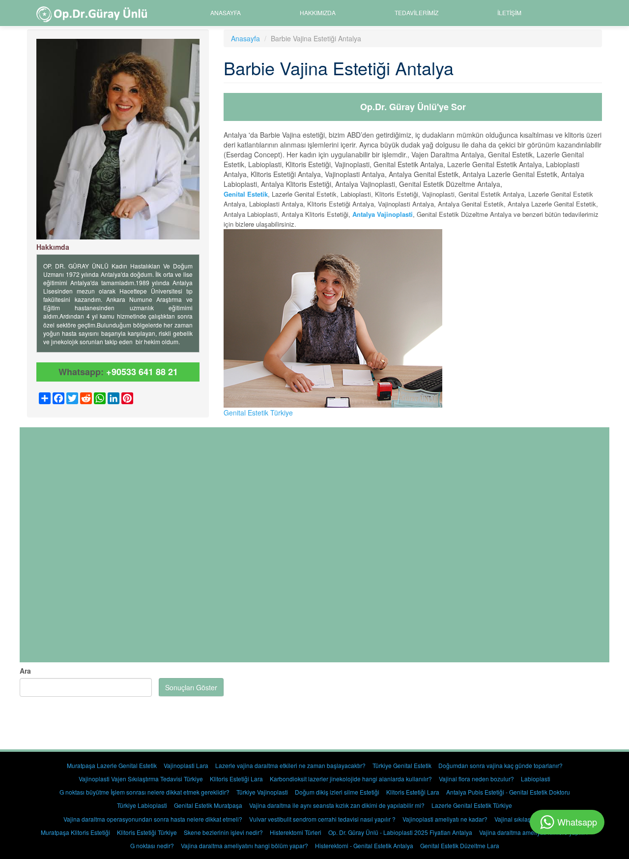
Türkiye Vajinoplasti (262, 792)
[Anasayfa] (95, 13)
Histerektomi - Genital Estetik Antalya (364, 845)
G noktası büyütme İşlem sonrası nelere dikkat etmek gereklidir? (144, 792)
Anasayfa (225, 12)
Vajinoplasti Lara (186, 765)
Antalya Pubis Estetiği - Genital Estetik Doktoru (508, 792)
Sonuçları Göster (191, 687)
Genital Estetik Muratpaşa (208, 805)
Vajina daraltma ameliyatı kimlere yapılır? (534, 832)
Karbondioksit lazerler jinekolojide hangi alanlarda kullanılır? (351, 778)
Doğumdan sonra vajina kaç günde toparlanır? (500, 765)
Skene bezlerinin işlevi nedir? (223, 832)
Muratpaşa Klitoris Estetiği (75, 832)
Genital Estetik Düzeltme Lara (459, 845)
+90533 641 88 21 (142, 371)
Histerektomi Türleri (295, 832)
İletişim (509, 12)
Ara (25, 671)
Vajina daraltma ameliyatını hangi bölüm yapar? (244, 845)
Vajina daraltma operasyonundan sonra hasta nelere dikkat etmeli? (152, 819)
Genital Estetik (246, 194)
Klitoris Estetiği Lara (236, 778)
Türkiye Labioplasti (142, 805)
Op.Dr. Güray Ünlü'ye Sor (413, 106)
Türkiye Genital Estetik (401, 765)
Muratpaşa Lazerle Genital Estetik (112, 765)
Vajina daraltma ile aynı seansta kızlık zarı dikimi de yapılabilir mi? (337, 805)
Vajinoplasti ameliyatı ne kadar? (444, 819)
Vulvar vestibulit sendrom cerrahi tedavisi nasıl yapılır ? (322, 819)
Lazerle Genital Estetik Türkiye (471, 805)
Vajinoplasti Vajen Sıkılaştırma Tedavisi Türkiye (141, 778)
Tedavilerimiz (416, 12)
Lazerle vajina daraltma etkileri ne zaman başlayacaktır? (290, 765)
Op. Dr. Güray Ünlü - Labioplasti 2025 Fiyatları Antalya (400, 832)
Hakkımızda (318, 12)
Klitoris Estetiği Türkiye (147, 832)
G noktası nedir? (152, 845)
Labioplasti (535, 778)
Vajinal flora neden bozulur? (476, 778)
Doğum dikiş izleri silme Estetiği (337, 792)
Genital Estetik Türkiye (258, 412)
